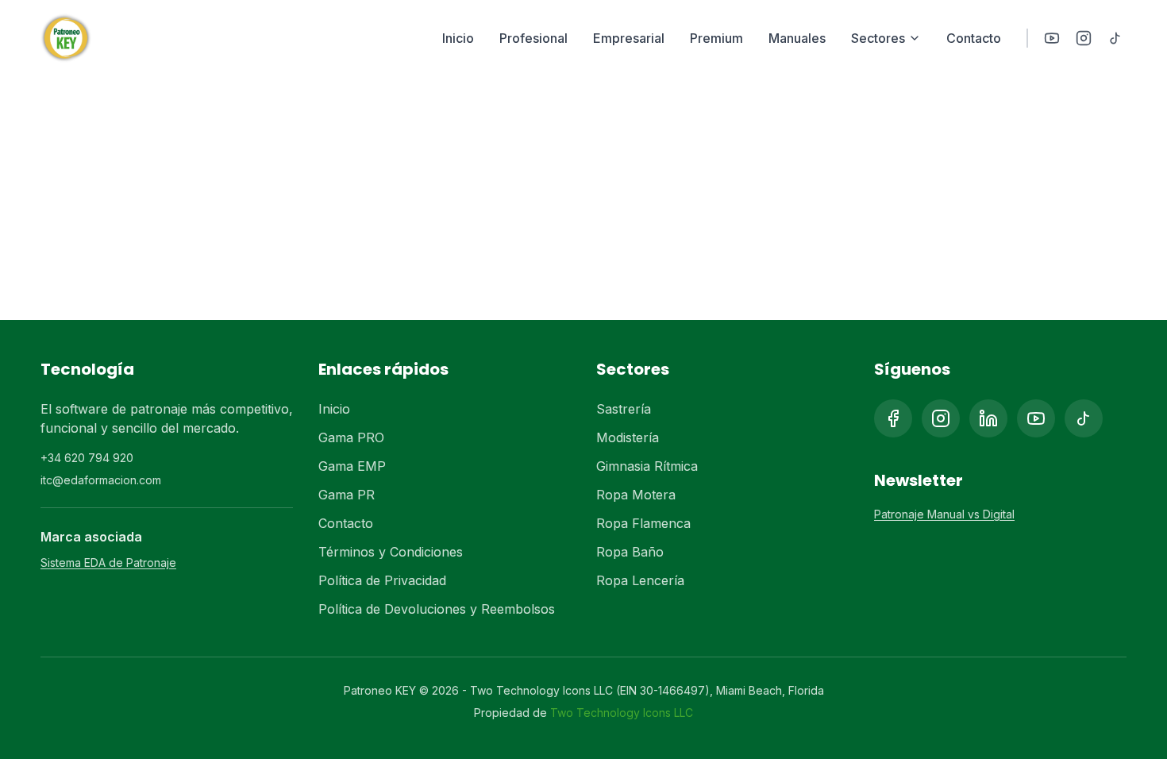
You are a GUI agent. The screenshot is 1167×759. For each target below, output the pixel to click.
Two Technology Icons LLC (621, 712)
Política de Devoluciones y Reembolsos (436, 609)
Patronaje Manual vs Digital (944, 514)
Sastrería (623, 409)
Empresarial (628, 38)
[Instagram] (1084, 38)
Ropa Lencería (640, 580)
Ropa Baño (630, 552)
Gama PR (346, 495)
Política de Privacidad (382, 580)
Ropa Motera (636, 495)
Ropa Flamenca (643, 523)
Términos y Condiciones (390, 552)
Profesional (533, 38)
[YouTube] (1052, 38)
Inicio (458, 38)
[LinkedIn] (988, 418)
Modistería (627, 437)
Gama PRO (351, 437)
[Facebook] (893, 418)
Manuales (797, 38)
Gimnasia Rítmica (647, 466)
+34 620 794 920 (86, 457)
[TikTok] (1115, 38)
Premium (716, 38)
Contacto (973, 38)
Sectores (878, 38)
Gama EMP (352, 466)
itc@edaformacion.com (100, 480)
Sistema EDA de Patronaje (108, 562)
